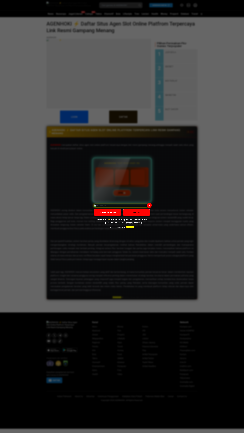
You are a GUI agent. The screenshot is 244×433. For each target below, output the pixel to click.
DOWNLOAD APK (107, 212)
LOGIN (136, 212)
